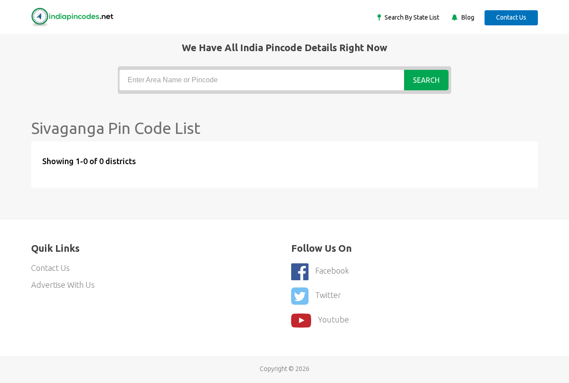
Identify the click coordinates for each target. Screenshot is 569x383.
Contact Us (511, 17)
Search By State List (411, 17)
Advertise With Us (63, 284)
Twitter (328, 294)
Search (426, 80)
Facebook (332, 270)
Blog (467, 17)
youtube (333, 319)
